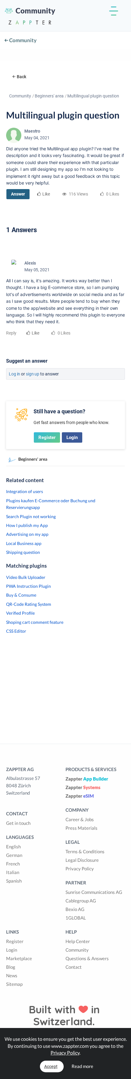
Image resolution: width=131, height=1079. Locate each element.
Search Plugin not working (31, 516)
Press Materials (81, 828)
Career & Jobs (80, 819)
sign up (32, 373)
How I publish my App (27, 525)
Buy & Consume (21, 595)
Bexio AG (75, 909)
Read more (82, 1066)
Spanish (14, 880)
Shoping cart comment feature (34, 622)
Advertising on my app (27, 534)
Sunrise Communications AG (94, 892)
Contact (74, 967)
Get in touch (18, 823)
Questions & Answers (87, 958)
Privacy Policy (80, 868)
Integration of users (24, 491)
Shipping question (23, 552)
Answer (18, 194)
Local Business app (23, 543)
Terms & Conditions (85, 851)
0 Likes (63, 333)
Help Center (78, 941)
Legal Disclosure (82, 860)
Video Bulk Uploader (25, 577)
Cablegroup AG (81, 900)
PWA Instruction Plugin (28, 586)
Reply (11, 333)
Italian (12, 872)
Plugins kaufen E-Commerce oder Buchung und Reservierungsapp (50, 504)
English (13, 846)
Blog (10, 967)
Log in (14, 373)
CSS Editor (16, 631)
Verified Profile (20, 613)
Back (21, 76)
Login (72, 437)
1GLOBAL (76, 917)
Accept (51, 1066)
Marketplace (19, 958)
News (11, 975)
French (13, 863)
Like (46, 194)
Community (22, 40)
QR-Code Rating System (28, 604)
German (14, 855)
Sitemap (14, 984)
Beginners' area (49, 95)
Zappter (87, 778)
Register (46, 437)
